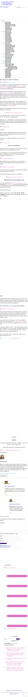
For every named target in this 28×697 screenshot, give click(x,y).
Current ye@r (3, 547)
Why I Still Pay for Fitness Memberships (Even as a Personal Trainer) (16, 649)
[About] (10, 628)
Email (23, 7)
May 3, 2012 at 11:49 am (14, 504)
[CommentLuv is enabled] (6, 545)
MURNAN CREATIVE (14, 693)
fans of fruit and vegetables (19, 321)
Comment (2, 522)
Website (1, 541)
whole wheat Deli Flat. (11, 105)
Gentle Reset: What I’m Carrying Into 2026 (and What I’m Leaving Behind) (15, 669)
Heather (14, 501)
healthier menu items (6, 93)
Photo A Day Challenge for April (18, 183)
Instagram (10, 184)
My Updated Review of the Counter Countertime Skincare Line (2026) (16, 663)
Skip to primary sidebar (7, 4)
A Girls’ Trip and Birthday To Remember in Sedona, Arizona (16, 654)
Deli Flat (7, 98)
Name (1, 536)
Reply (6, 495)
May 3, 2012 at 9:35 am (10, 486)
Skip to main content (7, 3)
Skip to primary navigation (8, 1)
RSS (26, 7)
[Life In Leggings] (4, 6)
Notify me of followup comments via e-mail (9, 533)
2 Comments (13, 82)
